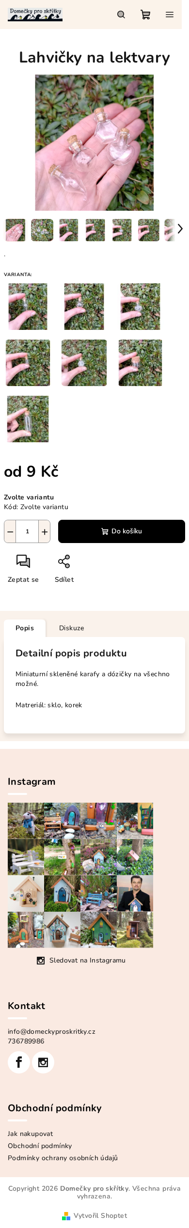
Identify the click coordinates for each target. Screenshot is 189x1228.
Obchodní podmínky (40, 1145)
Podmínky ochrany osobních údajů (63, 1158)
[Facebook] (19, 1062)
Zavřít (87, 565)
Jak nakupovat (30, 1133)
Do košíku (126, 531)
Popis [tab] (25, 628)
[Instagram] (43, 1062)
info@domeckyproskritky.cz (51, 1031)
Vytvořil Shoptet (100, 1215)
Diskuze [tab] (71, 628)
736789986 (26, 1041)
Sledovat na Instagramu (87, 960)
